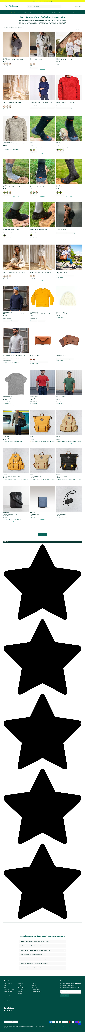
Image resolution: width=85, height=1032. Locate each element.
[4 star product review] (42, 197)
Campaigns (79, 1026)
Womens (41, 12)
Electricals (53, 12)
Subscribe (64, 995)
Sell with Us (34, 987)
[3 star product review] (42, 365)
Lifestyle (59, 1026)
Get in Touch (35, 985)
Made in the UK (7, 149)
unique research (47, 1)
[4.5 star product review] (42, 154)
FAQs (5, 985)
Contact (34, 983)
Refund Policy (7, 995)
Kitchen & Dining (27, 12)
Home (34, 12)
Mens (46, 12)
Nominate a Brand (36, 989)
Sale (19, 12)
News (75, 1026)
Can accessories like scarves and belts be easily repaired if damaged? (35, 967)
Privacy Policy (7, 997)
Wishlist (80, 1)
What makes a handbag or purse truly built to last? (31, 954)
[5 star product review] (42, 70)
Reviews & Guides (54, 1026)
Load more (42, 534)
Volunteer (20, 993)
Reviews (6, 541)
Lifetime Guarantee (34, 441)
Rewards (76, 1)
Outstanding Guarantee (62, 233)
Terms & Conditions (8, 999)
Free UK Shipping (34, 67)
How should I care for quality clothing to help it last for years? (33, 945)
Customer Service (8, 983)
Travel (59, 12)
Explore (65, 12)
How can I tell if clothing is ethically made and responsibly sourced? (35, 959)
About (77, 12)
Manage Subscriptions (9, 989)
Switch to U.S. (71, 1)
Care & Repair (69, 1026)
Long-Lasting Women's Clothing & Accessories (14, 27)
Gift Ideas (64, 1026)
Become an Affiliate (36, 991)
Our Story (20, 983)
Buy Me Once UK (10, 1025)
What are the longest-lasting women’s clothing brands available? (34, 941)
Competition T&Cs (8, 1000)
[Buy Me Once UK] (11, 6)
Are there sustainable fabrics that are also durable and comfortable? (35, 950)
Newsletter (20, 989)
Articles (72, 12)
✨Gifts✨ (13, 12)
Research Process (22, 987)
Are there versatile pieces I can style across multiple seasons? (34, 963)
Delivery (6, 987)
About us (20, 985)
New (7, 12)
